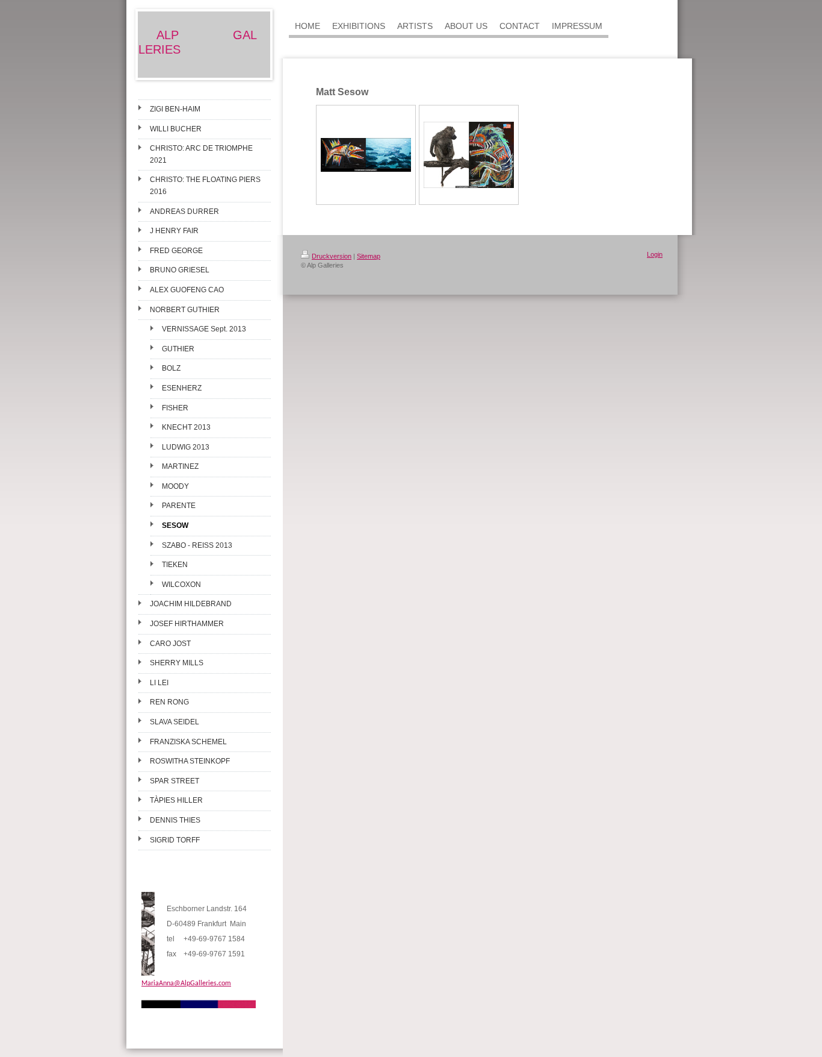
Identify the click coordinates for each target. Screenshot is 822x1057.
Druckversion (331, 256)
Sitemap (368, 256)
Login (655, 254)
